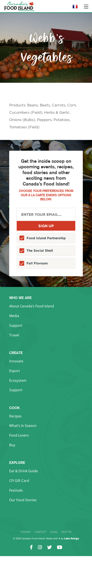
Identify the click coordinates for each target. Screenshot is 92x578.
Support (15, 325)
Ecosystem (18, 380)
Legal (54, 532)
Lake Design (71, 538)
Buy (12, 445)
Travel (14, 335)
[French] (75, 8)
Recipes (15, 416)
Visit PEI (66, 532)
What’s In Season (23, 425)
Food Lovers (19, 435)
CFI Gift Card (19, 480)
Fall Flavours (37, 263)
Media (14, 315)
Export (14, 370)
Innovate (16, 361)
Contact (40, 532)
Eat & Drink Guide (23, 471)
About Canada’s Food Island (31, 306)
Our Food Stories (23, 500)
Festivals (16, 490)
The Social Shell (40, 250)
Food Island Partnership (46, 238)
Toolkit (26, 532)
